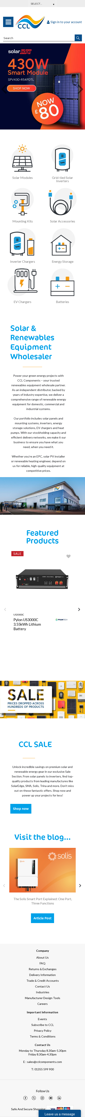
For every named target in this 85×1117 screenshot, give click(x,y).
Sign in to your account (66, 22)
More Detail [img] (27, 662)
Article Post (42, 918)
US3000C (18, 614)
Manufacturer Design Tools (42, 998)
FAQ (42, 963)
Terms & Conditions (42, 1036)
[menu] (8, 22)
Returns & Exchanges (43, 969)
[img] (25, 1098)
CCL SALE (35, 744)
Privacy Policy (42, 1030)
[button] (78, 37)
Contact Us (42, 986)
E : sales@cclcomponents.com (42, 1062)
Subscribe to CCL (42, 1025)
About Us (42, 957)
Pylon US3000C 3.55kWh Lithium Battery (27, 624)
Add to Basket (58, 662)
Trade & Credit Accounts (42, 980)
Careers (42, 1003)
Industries (42, 992)
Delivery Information (42, 975)
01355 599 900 (42, 1069)
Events (42, 1019)
